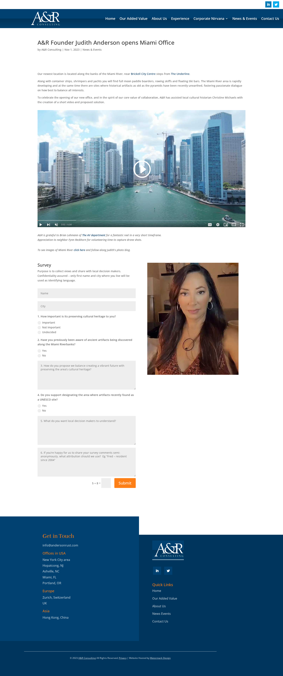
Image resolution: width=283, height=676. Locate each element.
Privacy (122, 658)
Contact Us (270, 19)
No (44, 355)
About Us (159, 19)
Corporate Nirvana (208, 19)
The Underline (180, 74)
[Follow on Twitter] (276, 4)
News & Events (244, 19)
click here (79, 250)
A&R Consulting (51, 49)
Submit (125, 483)
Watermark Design (160, 658)
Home (110, 19)
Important (48, 322)
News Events (161, 614)
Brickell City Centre (143, 74)
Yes (44, 350)
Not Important (51, 327)
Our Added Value (133, 19)
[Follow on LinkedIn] (268, 4)
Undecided (49, 332)
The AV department (93, 235)
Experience (180, 19)
